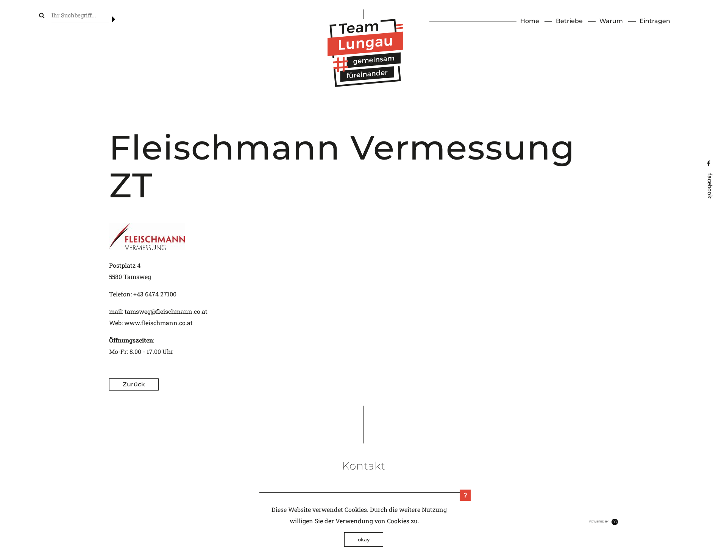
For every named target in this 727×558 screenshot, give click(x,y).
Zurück (134, 384)
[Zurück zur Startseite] (365, 84)
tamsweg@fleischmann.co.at (166, 311)
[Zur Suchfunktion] (42, 15)
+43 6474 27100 (154, 294)
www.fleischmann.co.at (158, 323)
